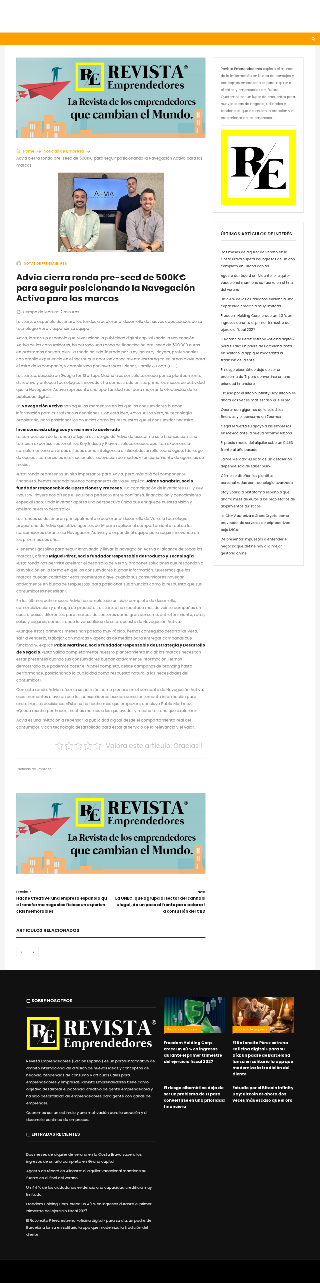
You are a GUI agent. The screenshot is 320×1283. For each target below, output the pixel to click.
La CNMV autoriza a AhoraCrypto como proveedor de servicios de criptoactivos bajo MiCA (255, 522)
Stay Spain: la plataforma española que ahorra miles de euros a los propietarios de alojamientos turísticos (258, 499)
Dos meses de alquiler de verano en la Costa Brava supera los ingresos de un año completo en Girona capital (258, 259)
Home (28, 151)
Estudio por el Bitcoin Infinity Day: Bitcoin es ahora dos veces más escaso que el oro (263, 1094)
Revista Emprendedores (241, 68)
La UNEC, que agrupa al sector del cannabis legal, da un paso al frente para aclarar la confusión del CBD (160, 901)
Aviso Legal (160, 1273)
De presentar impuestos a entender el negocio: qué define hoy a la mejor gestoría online (254, 546)
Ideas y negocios (87, 38)
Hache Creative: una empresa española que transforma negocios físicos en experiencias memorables (61, 901)
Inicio (16, 38)
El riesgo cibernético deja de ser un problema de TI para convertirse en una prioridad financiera (255, 376)
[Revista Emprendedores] (55, 16)
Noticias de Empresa (64, 151)
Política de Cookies (229, 1273)
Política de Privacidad (191, 1273)
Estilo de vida (46, 38)
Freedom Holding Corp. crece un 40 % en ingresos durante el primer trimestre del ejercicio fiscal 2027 (256, 322)
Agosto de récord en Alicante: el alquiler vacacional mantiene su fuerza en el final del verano (257, 282)
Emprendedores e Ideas (137, 38)
